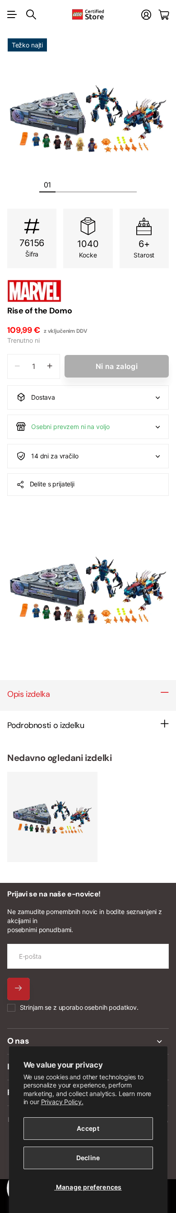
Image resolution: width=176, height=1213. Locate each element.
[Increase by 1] (50, 366)
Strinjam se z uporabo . (79, 1007)
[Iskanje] (31, 14)
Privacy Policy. (62, 1102)
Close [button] (88, 1041)
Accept (88, 1128)
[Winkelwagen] (163, 14)
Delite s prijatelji (52, 484)
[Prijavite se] (146, 14)
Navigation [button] (12, 14)
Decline (88, 1158)
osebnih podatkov (110, 1007)
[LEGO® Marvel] (88, 290)
